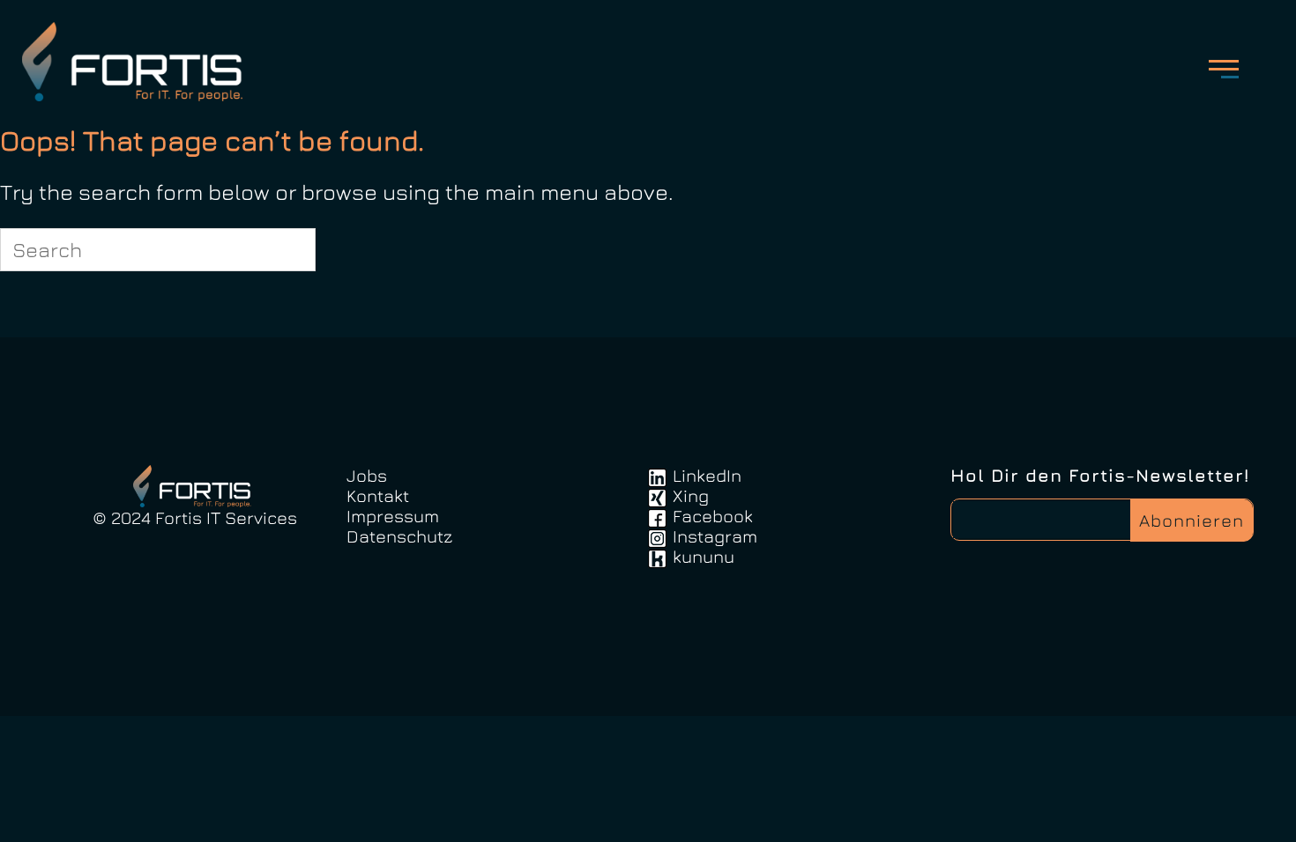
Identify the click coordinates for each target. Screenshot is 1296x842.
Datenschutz (399, 536)
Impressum (392, 516)
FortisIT (137, 61)
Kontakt (377, 495)
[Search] (292, 249)
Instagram (715, 536)
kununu (703, 556)
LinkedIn (707, 475)
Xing (691, 495)
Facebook (713, 516)
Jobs (366, 475)
